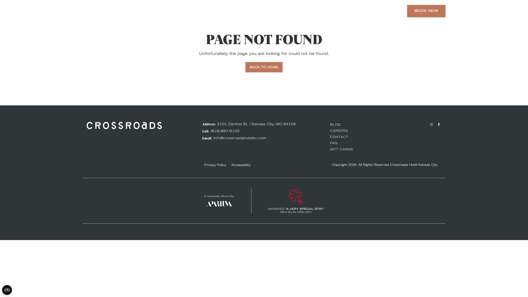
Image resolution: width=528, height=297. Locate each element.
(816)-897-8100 (225, 131)
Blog (335, 125)
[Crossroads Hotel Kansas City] (105, 11)
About (327, 11)
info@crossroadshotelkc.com (239, 138)
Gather (303, 11)
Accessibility (241, 165)
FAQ (333, 143)
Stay (207, 11)
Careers (339, 131)
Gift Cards (341, 149)
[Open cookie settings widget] (7, 290)
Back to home (264, 67)
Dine (282, 11)
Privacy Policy (215, 165)
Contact (339, 137)
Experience (232, 11)
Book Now (426, 11)
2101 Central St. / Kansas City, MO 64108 (256, 124)
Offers (261, 11)
